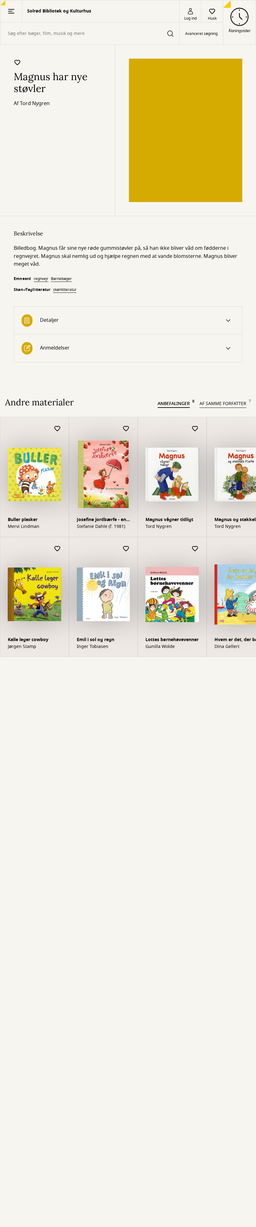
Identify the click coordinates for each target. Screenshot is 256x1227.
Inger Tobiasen (92, 646)
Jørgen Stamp (22, 646)
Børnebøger (61, 279)
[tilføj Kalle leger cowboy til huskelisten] (57, 549)
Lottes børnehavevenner (172, 639)
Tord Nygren (35, 103)
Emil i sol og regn (95, 639)
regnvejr (41, 279)
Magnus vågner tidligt (169, 519)
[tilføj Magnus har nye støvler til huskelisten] (17, 62)
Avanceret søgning (201, 33)
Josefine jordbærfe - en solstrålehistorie (101, 520)
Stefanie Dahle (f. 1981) (101, 526)
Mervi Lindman (23, 526)
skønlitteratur (64, 289)
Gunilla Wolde (160, 646)
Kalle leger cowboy (28, 639)
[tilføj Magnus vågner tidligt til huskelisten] (195, 429)
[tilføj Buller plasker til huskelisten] (57, 429)
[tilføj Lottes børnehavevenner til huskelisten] (195, 549)
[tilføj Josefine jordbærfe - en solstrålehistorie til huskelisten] (126, 429)
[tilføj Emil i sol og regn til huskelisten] (126, 549)
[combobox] (89, 33)
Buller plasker (22, 519)
